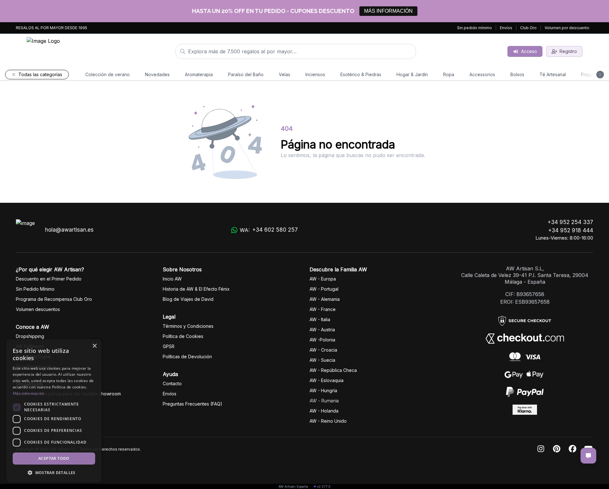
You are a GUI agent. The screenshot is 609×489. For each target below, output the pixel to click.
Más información (28, 393)
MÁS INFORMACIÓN (388, 11)
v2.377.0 (324, 486)
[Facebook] (572, 449)
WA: (269, 230)
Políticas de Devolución (187, 356)
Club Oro (528, 27)
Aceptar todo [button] (53, 458)
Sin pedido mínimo (474, 27)
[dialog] (54, 411)
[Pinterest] (556, 449)
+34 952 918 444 (570, 230)
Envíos (506, 27)
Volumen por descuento (567, 27)
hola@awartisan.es (69, 230)
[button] (54, 472)
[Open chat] (588, 456)
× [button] (94, 346)
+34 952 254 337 (570, 222)
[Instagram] (541, 449)
